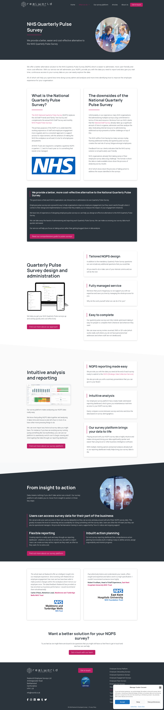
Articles (115, 5)
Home (73, 5)
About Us (124, 5)
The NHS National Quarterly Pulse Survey (47, 115)
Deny (138, 702)
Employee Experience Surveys (120, 675)
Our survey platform (101, 5)
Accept (122, 702)
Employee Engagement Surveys (120, 678)
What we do (83, 5)
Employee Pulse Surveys (118, 681)
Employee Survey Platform (119, 669)
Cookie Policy (133, 706)
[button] (160, 687)
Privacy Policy (141, 706)
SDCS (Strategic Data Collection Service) (118, 374)
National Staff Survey (102, 123)
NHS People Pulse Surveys (42, 123)
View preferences (154, 702)
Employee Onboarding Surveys (120, 672)
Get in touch (136, 5)
